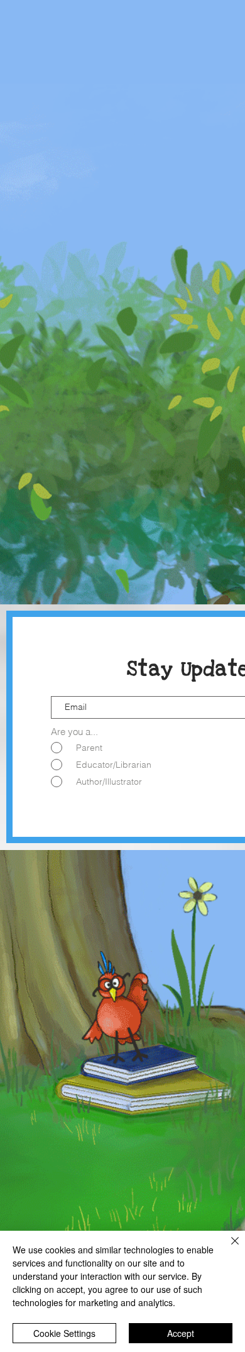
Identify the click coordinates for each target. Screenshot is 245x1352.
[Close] (227, 1248)
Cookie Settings (64, 1333)
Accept (180, 1333)
